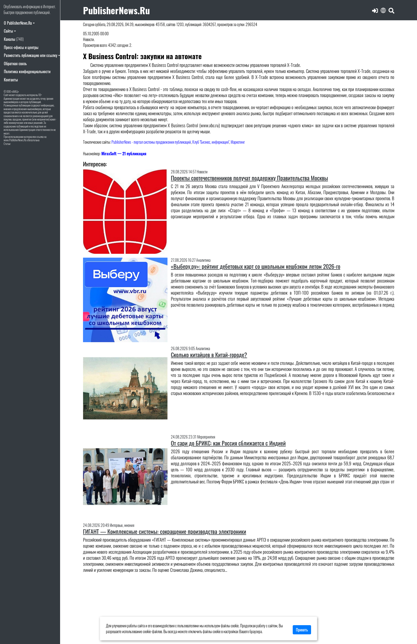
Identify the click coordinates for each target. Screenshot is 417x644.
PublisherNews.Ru (116, 10)
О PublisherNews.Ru (18, 23)
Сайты (8, 31)
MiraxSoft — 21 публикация (123, 153)
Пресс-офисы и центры (21, 47)
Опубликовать (13, 6)
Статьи (7, 144)
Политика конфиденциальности (27, 71)
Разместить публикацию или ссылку (30, 55)
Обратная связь (15, 63)
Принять (302, 630)
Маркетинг (238, 142)
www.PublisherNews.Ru (15, 140)
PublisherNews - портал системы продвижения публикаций (151, 142)
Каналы (14, 39)
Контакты (11, 80)
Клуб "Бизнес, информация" (210, 142)
